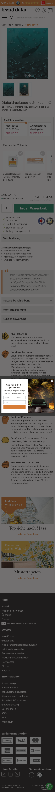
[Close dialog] (52, 381)
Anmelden (14, 407)
